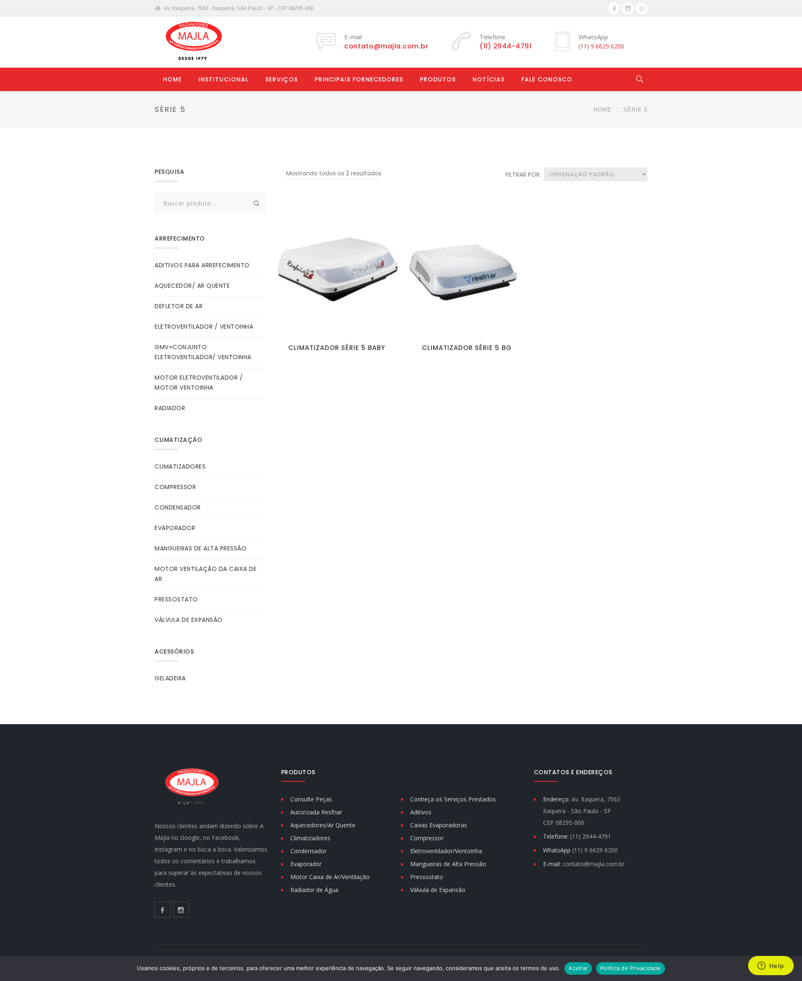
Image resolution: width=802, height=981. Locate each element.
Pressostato (426, 877)
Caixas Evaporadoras (438, 825)
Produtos (438, 79)
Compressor (427, 838)
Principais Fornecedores (359, 79)
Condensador (308, 851)
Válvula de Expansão (437, 890)
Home (172, 79)
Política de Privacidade (630, 968)
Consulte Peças (311, 799)
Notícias (488, 79)
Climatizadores (310, 838)
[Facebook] (614, 8)
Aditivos (420, 812)
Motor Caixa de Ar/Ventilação (330, 877)
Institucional (223, 79)
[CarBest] (192, 42)
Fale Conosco (546, 79)
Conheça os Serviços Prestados (453, 799)
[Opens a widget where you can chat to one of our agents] (771, 966)
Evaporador (306, 864)
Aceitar (578, 968)
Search (256, 203)
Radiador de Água (314, 890)
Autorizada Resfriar (316, 812)
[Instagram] (628, 8)
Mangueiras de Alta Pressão (448, 864)
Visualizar (336, 326)
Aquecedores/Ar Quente (322, 825)
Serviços (281, 79)
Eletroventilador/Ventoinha (446, 851)
